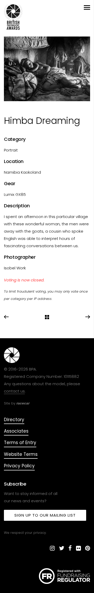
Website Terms (21, 454)
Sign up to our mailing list (45, 515)
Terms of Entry (20, 442)
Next (87, 317)
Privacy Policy (19, 466)
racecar (23, 403)
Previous (6, 317)
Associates (16, 431)
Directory (14, 419)
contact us (14, 391)
